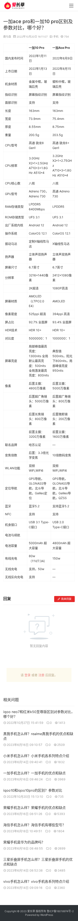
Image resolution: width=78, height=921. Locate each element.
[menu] (71, 6)
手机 (55, 36)
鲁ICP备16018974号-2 (60, 911)
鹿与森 (7, 36)
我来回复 (66, 599)
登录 (27, 675)
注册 (41, 675)
